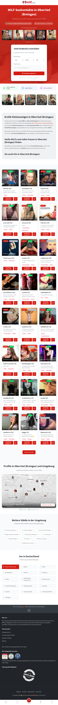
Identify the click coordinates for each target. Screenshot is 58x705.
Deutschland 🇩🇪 (20, 606)
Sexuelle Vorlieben (7, 638)
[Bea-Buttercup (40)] (42, 484)
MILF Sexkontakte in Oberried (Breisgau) (42, 123)
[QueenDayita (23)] (15, 491)
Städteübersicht (6, 632)
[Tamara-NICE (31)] (26, 494)
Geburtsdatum (17, 56)
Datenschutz (31, 692)
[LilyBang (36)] (12, 477)
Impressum (39, 692)
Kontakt (24, 692)
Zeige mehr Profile (29, 452)
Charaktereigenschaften (8, 635)
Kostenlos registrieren (30, 73)
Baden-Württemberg (30, 606)
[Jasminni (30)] (21, 485)
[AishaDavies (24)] (45, 496)
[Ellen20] (34, 489)
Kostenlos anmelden (47, 505)
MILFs (14, 606)
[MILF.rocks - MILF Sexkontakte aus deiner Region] (29, 2)
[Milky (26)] (37, 480)
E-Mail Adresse (17, 64)
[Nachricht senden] (15, 199)
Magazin (4, 641)
